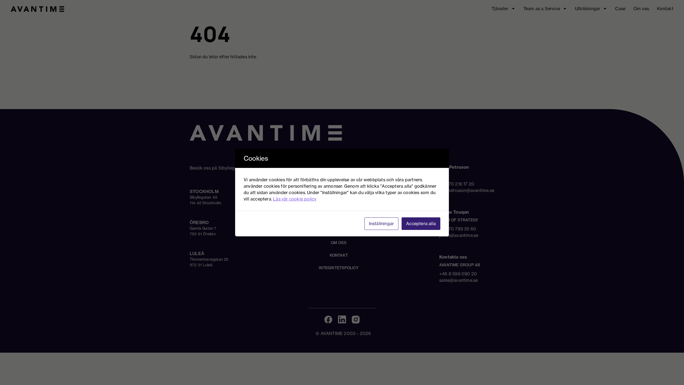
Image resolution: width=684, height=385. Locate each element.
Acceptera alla (421, 223)
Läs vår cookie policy (294, 199)
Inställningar (381, 223)
